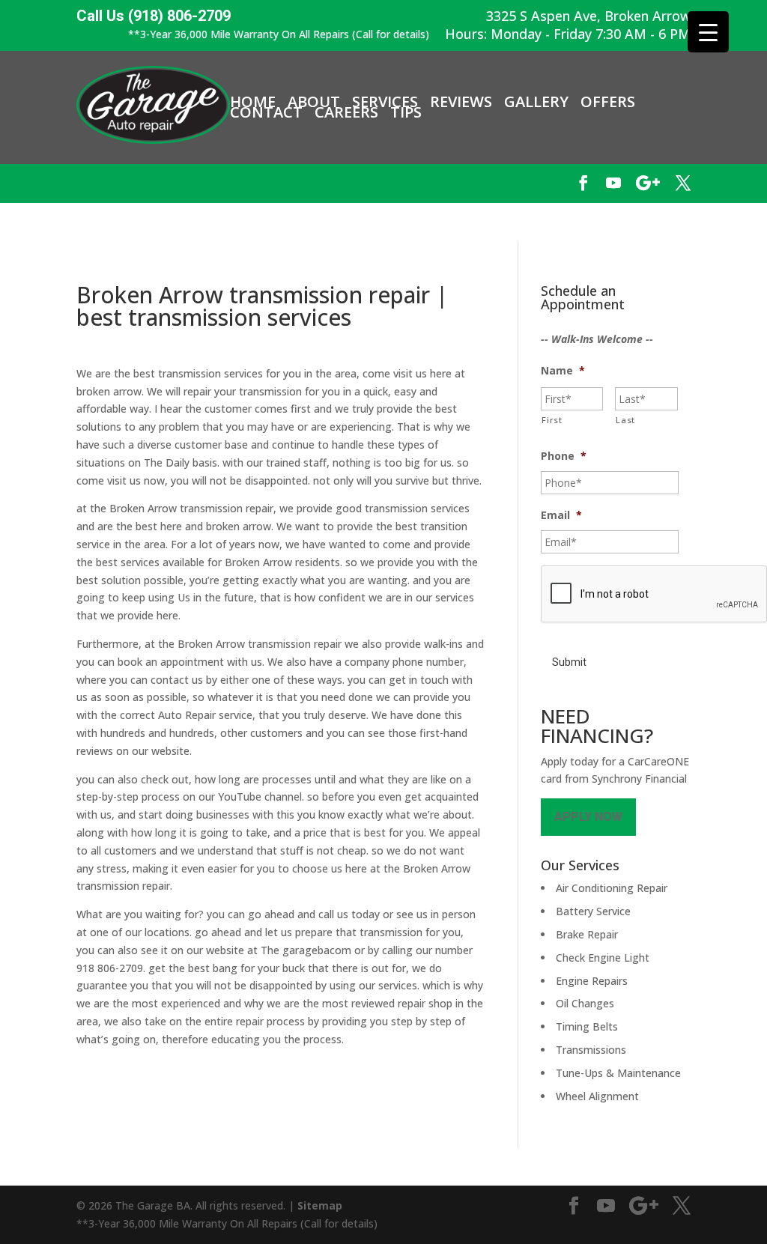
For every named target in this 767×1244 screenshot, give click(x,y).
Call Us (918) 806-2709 (153, 16)
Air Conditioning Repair (611, 888)
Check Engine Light (602, 957)
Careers (346, 112)
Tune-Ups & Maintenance (618, 1073)
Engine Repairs (592, 981)
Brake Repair (587, 934)
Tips (406, 112)
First (552, 419)
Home (253, 102)
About (314, 102)
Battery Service (593, 911)
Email (561, 515)
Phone (563, 456)
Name (563, 370)
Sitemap (319, 1205)
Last (625, 419)
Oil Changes (585, 1003)
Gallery (536, 102)
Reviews (461, 102)
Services (385, 102)
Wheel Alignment (597, 1096)
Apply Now (588, 817)
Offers (607, 102)
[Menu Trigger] (708, 31)
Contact (266, 112)
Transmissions (591, 1050)
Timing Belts (587, 1026)
